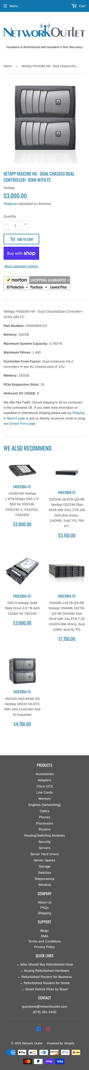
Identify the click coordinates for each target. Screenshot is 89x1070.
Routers (45, 829)
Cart (81, 6)
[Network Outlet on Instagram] (48, 1029)
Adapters (44, 780)
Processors (44, 823)
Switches (44, 872)
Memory (44, 798)
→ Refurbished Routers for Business (44, 977)
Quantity (10, 216)
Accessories (45, 774)
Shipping (10, 204)
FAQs (44, 907)
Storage (45, 866)
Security (44, 842)
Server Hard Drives (44, 854)
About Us (45, 902)
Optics (44, 811)
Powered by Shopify (61, 1043)
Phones (44, 817)
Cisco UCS (45, 786)
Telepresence (44, 879)
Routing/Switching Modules (44, 835)
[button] (37, 283)
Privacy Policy (44, 947)
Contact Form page (22, 423)
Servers (44, 848)
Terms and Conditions (44, 941)
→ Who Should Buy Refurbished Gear (44, 964)
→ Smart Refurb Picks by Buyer (44, 989)
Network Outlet (32, 1043)
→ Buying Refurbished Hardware (44, 970)
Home (8, 66)
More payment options (21, 266)
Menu (13, 6)
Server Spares (44, 860)
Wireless (44, 885)
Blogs (44, 931)
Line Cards (44, 792)
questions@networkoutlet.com (44, 1006)
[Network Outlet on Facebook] (38, 1029)
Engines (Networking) (44, 805)
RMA (44, 936)
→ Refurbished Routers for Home (44, 983)
